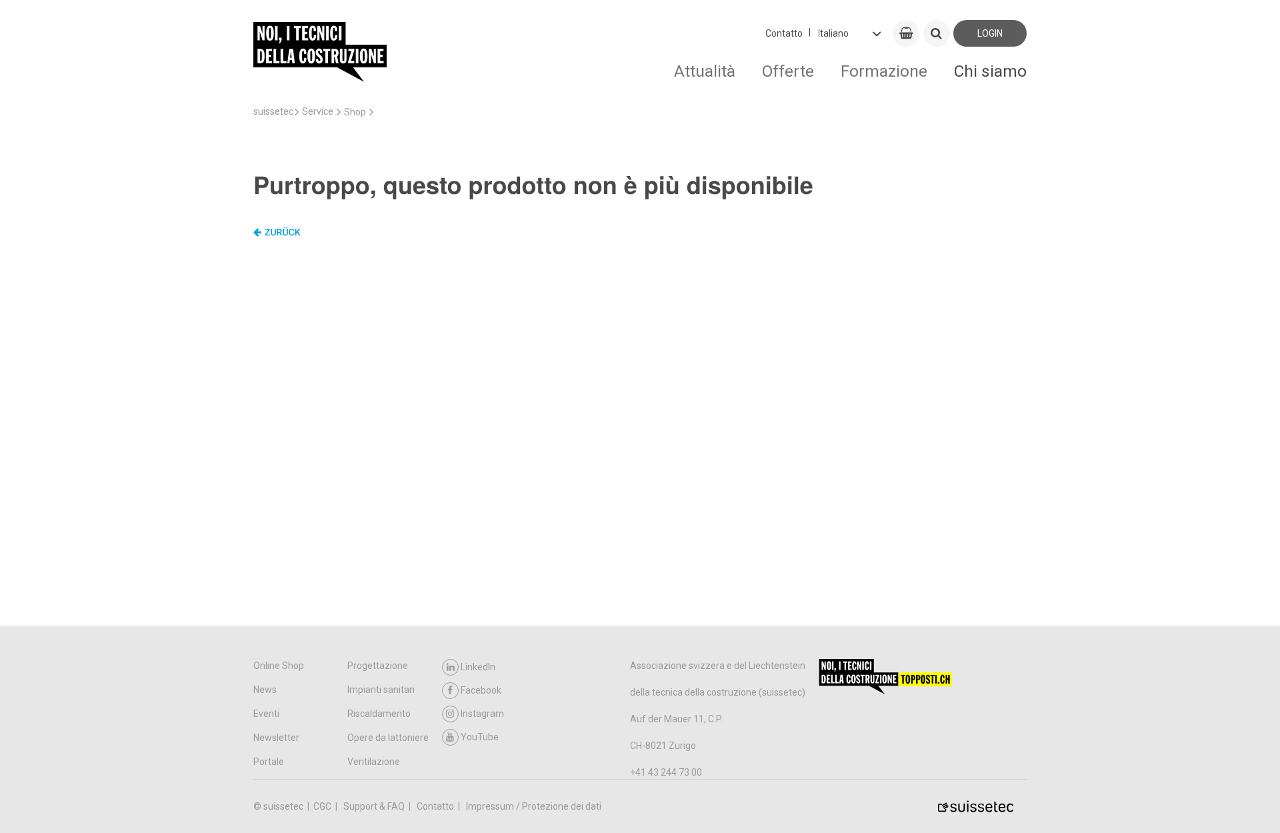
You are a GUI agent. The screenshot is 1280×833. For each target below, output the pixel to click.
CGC (323, 806)
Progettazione (377, 665)
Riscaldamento (379, 713)
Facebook (481, 690)
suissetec (273, 111)
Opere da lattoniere (388, 737)
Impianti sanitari (381, 689)
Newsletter (276, 737)
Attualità (704, 71)
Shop (355, 112)
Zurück (283, 232)
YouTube (480, 737)
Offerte (788, 71)
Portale (268, 761)
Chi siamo (990, 71)
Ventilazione (373, 761)
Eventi (266, 713)
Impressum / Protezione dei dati (533, 806)
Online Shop (278, 665)
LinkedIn (478, 667)
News (265, 689)
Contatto (784, 33)
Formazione (884, 71)
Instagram (482, 713)
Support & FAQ (375, 806)
